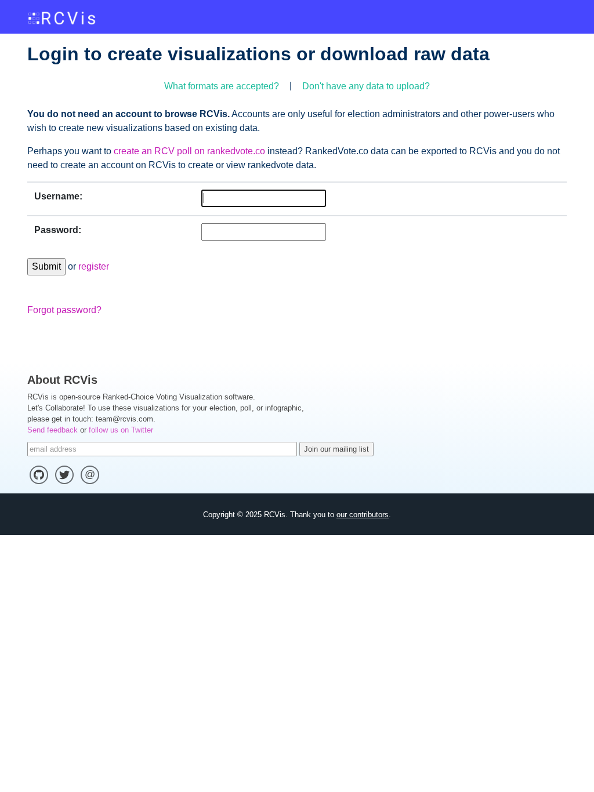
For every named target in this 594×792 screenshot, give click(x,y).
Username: (58, 196)
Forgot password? (64, 310)
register (93, 266)
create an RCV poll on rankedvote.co (189, 151)
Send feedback (52, 430)
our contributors (362, 514)
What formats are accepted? (221, 86)
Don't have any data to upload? (366, 86)
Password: (57, 230)
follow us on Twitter (121, 430)
